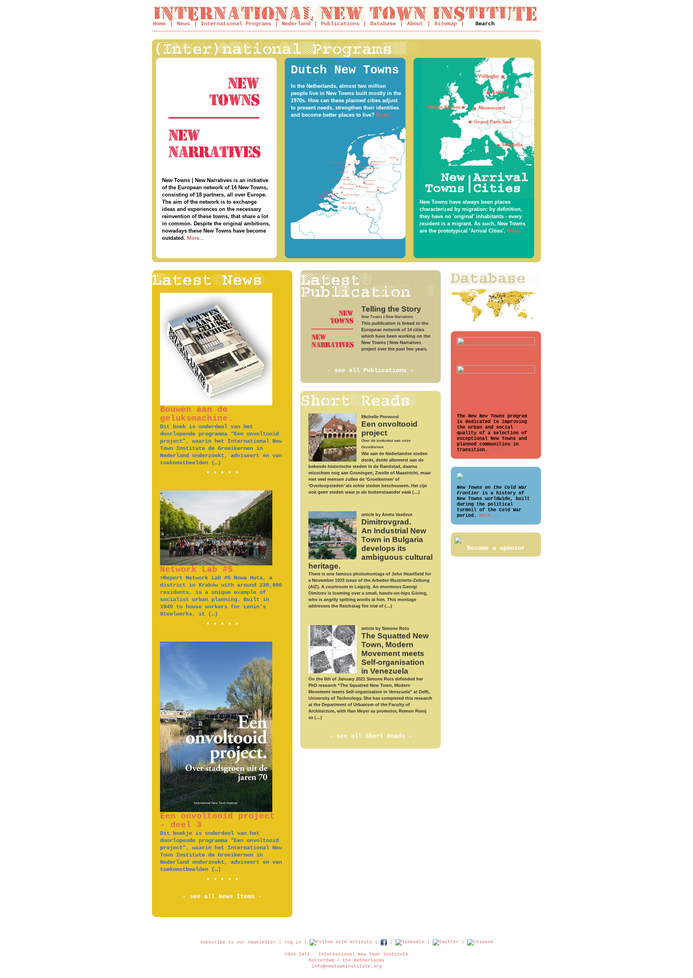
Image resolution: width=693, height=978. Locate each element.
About (415, 23)
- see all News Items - (222, 896)
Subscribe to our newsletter (238, 942)
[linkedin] (409, 942)
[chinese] (480, 942)
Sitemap (445, 23)
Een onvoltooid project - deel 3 (217, 821)
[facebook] (384, 942)
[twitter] (446, 942)
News (183, 23)
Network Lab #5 (196, 569)
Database (383, 23)
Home (159, 23)
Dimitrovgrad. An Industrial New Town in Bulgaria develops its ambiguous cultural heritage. (370, 544)
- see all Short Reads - (370, 736)
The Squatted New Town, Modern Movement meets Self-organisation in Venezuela (395, 653)
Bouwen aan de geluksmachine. (196, 414)
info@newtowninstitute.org (347, 966)
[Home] (346, 13)
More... (195, 238)
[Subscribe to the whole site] (341, 942)
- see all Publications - (370, 370)
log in (292, 942)
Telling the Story (391, 309)
